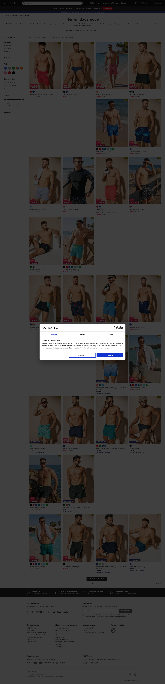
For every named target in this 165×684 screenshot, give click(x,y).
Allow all (110, 355)
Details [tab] (82, 334)
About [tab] (111, 334)
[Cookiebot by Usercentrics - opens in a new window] (115, 327)
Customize (81, 355)
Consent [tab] (54, 334)
